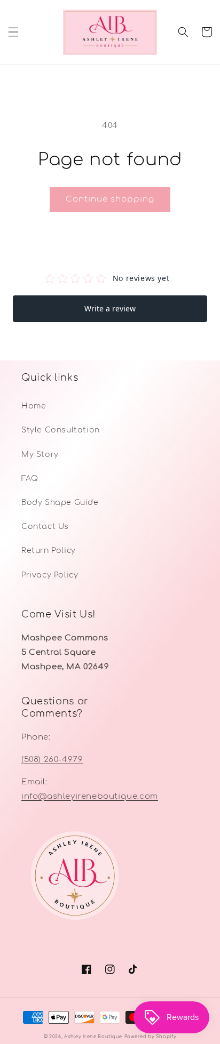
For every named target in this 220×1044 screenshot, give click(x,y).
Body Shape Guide (60, 503)
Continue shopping (110, 199)
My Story (40, 455)
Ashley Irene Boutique (93, 1036)
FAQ (29, 479)
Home (33, 406)
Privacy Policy (49, 575)
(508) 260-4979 (52, 759)
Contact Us (45, 527)
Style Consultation (60, 430)
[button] (13, 32)
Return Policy (48, 551)
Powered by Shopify (150, 1036)
